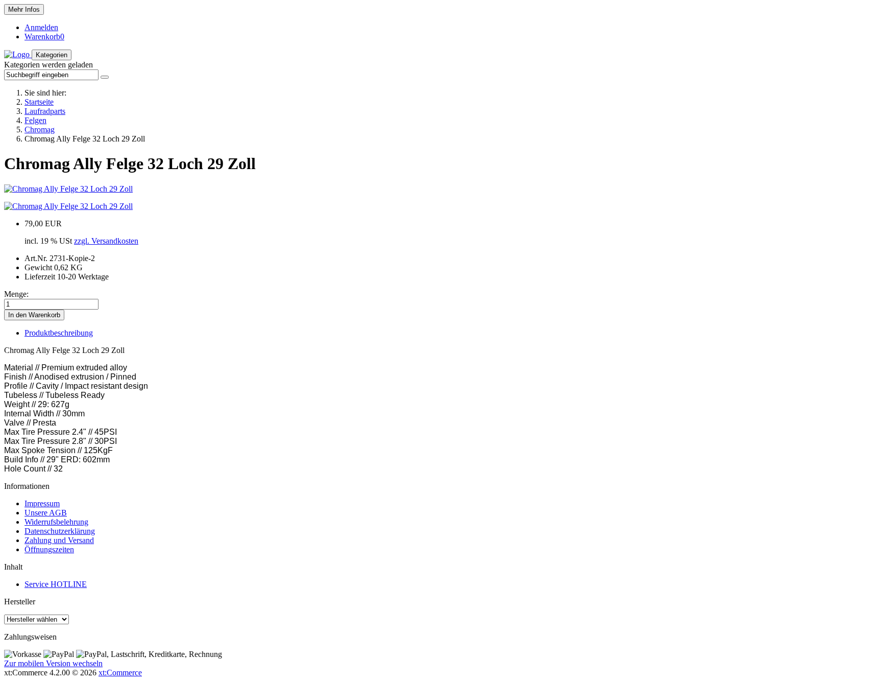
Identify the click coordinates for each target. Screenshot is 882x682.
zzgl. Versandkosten (106, 241)
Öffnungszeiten (49, 549)
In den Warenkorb (34, 315)
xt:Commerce (120, 672)
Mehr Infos (24, 9)
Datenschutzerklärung (59, 531)
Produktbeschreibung (58, 332)
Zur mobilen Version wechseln (53, 663)
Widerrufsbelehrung (56, 522)
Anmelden (41, 27)
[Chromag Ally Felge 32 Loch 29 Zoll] (68, 188)
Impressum (42, 503)
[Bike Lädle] (18, 54)
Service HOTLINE (55, 584)
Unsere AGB (45, 512)
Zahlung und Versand (59, 540)
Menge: (16, 294)
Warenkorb (44, 36)
